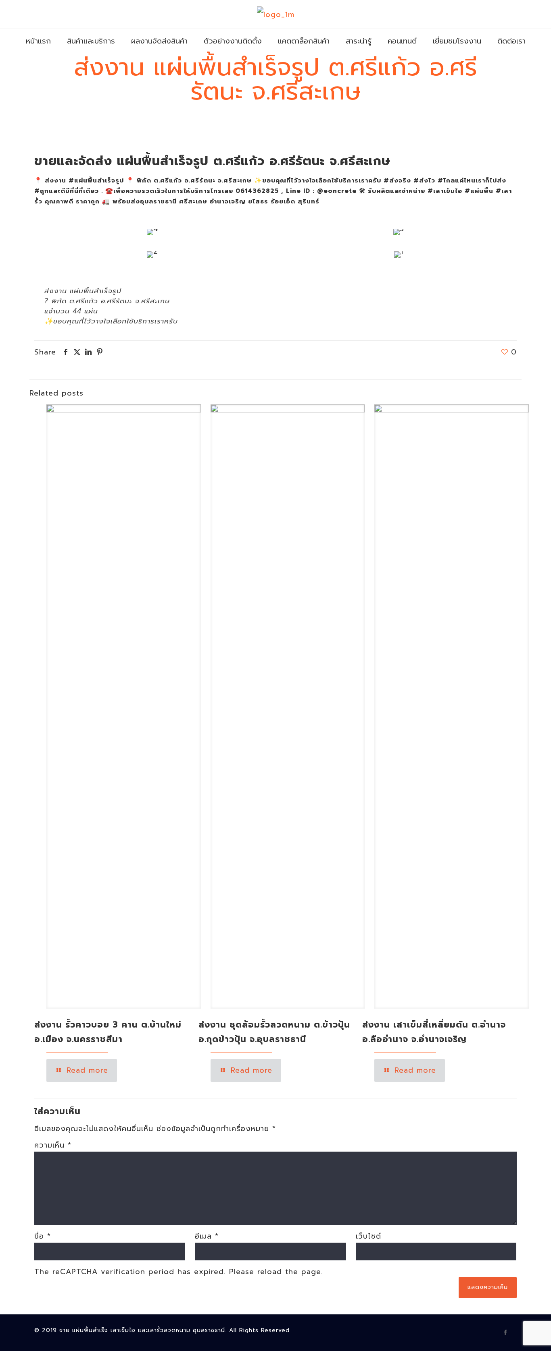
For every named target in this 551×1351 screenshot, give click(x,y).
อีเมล (207, 1236)
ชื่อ (42, 1236)
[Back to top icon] (512, 1334)
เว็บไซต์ (368, 1236)
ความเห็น (52, 1145)
